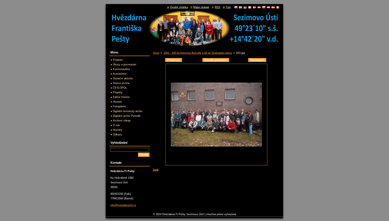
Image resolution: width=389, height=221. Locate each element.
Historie (117, 101)
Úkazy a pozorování (124, 64)
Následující (257, 60)
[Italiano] (277, 7)
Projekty (118, 92)
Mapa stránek (201, 7)
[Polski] (263, 7)
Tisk (228, 7)
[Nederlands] (268, 7)
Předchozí (173, 60)
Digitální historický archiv (127, 111)
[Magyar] (259, 7)
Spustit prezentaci (215, 60)
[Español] (273, 7)
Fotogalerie (119, 106)
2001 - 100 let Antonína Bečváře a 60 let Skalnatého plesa (198, 52)
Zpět (155, 169)
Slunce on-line (121, 83)
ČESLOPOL (120, 87)
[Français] (249, 7)
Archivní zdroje (121, 120)
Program (118, 59)
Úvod (156, 52)
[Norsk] (254, 7)
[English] (240, 7)
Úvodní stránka (179, 7)
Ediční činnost (121, 97)
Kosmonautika (121, 69)
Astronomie (119, 73)
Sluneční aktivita (123, 78)
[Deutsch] (245, 7)
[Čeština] (235, 7)
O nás (116, 125)
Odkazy (117, 134)
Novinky (117, 129)
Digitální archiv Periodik (127, 115)
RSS (217, 7)
